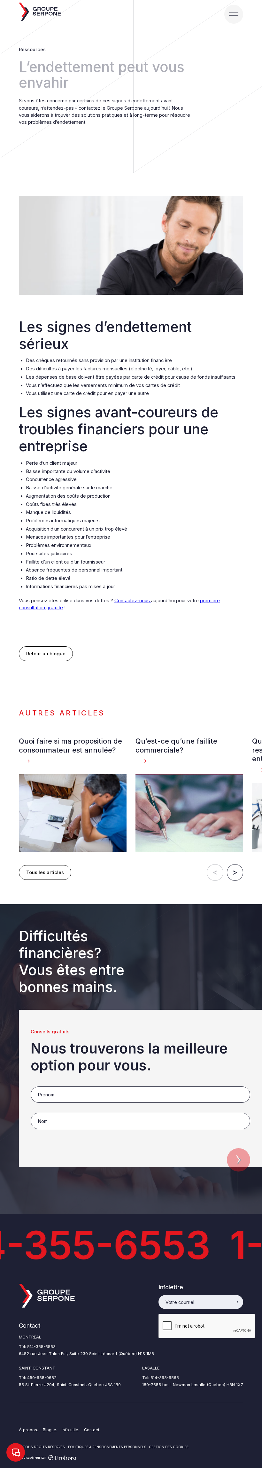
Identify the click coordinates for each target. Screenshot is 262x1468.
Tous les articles (45, 872)
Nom (35, 1110)
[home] (40, 12)
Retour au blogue (46, 654)
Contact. (92, 1429)
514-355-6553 (41, 1346)
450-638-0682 (42, 1377)
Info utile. (70, 1429)
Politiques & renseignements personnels (107, 1447)
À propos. (28, 1429)
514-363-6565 (164, 1377)
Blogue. (50, 1429)
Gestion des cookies (169, 1447)
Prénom (38, 1083)
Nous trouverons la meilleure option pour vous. (129, 1057)
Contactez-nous (132, 601)
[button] (233, 14)
